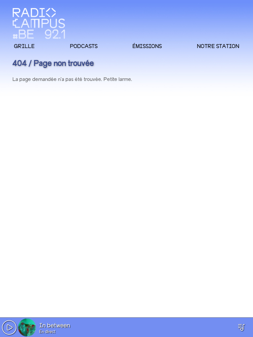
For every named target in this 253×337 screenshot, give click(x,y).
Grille (24, 46)
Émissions (147, 46)
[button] (9, 327)
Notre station (218, 46)
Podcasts (84, 46)
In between (54, 325)
